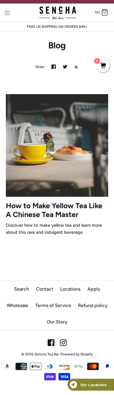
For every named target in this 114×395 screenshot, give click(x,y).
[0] (103, 65)
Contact (44, 289)
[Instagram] (63, 342)
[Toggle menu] (7, 12)
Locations (70, 289)
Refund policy (93, 305)
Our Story (57, 322)
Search (21, 289)
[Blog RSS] (73, 66)
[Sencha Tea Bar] (57, 12)
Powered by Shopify (77, 354)
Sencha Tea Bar (46, 354)
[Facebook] (51, 342)
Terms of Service (53, 305)
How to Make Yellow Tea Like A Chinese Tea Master (54, 210)
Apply (93, 289)
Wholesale (17, 305)
